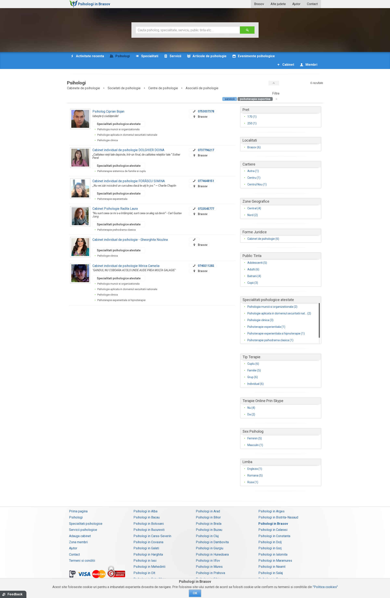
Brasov (259, 4)
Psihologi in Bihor (208, 517)
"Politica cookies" (325, 587)
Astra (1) (253, 171)
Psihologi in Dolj (270, 542)
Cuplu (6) (253, 363)
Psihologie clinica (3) (260, 320)
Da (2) (251, 414)
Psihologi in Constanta (274, 536)
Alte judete (278, 4)
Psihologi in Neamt (271, 567)
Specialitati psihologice (85, 524)
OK (195, 593)
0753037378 (206, 111)
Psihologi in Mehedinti (149, 567)
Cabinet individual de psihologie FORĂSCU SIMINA (128, 181)
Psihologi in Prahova (210, 573)
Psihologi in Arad (208, 511)
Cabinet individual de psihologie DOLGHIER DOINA (128, 150)
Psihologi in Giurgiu (209, 548)
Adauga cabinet (80, 536)
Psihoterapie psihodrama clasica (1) (270, 340)
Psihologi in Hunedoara (212, 554)
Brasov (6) (254, 147)
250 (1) (252, 123)
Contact (312, 4)
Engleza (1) (254, 468)
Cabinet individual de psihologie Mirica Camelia (125, 266)
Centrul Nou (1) (257, 184)
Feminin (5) (254, 438)
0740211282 (206, 265)
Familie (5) (254, 370)
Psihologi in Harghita (148, 554)
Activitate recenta (89, 56)
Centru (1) (253, 177)
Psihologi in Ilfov (208, 561)
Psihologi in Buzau (209, 530)
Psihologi (76, 517)
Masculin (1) (255, 445)
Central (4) (254, 208)
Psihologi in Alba (145, 511)
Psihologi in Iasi (144, 561)
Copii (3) (252, 282)
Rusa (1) (252, 482)
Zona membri (78, 542)
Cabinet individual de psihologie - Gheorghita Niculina (130, 240)
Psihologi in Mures (209, 567)
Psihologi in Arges (271, 511)
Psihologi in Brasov (273, 524)
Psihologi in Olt (144, 573)
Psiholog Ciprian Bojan (108, 111)
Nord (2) (252, 215)
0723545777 (206, 208)
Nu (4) (251, 407)
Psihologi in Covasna (148, 542)
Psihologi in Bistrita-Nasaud (278, 517)
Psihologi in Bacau (146, 517)
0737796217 (206, 150)
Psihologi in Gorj (270, 548)
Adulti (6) (253, 269)
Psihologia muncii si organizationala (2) (272, 306)
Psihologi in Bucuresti (149, 530)
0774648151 (206, 181)
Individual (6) (255, 383)
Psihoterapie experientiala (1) (266, 326)
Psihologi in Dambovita (212, 542)
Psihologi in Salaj (270, 573)
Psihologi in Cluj (207, 536)
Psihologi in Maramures (275, 561)
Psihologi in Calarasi (272, 530)
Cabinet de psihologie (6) (263, 238)
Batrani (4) (254, 276)
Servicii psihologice (83, 530)
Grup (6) (252, 377)
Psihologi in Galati (146, 548)
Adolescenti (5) (257, 262)
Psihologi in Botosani (148, 524)
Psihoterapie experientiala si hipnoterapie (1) (276, 333)
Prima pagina (78, 511)
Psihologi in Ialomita (272, 554)
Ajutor (296, 4)
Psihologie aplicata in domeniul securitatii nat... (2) (279, 313)
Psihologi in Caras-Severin (152, 536)
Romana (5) (255, 475)
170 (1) (252, 116)
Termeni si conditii (82, 561)
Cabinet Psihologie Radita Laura (115, 209)
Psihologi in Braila (208, 524)
